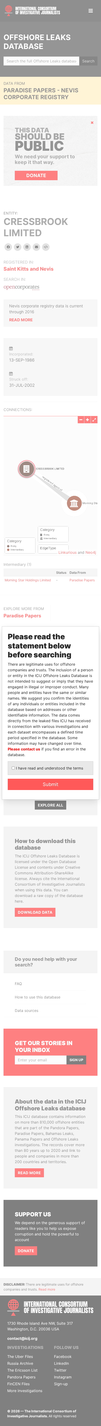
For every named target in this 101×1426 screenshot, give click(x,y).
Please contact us (24, 749)
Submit (50, 784)
